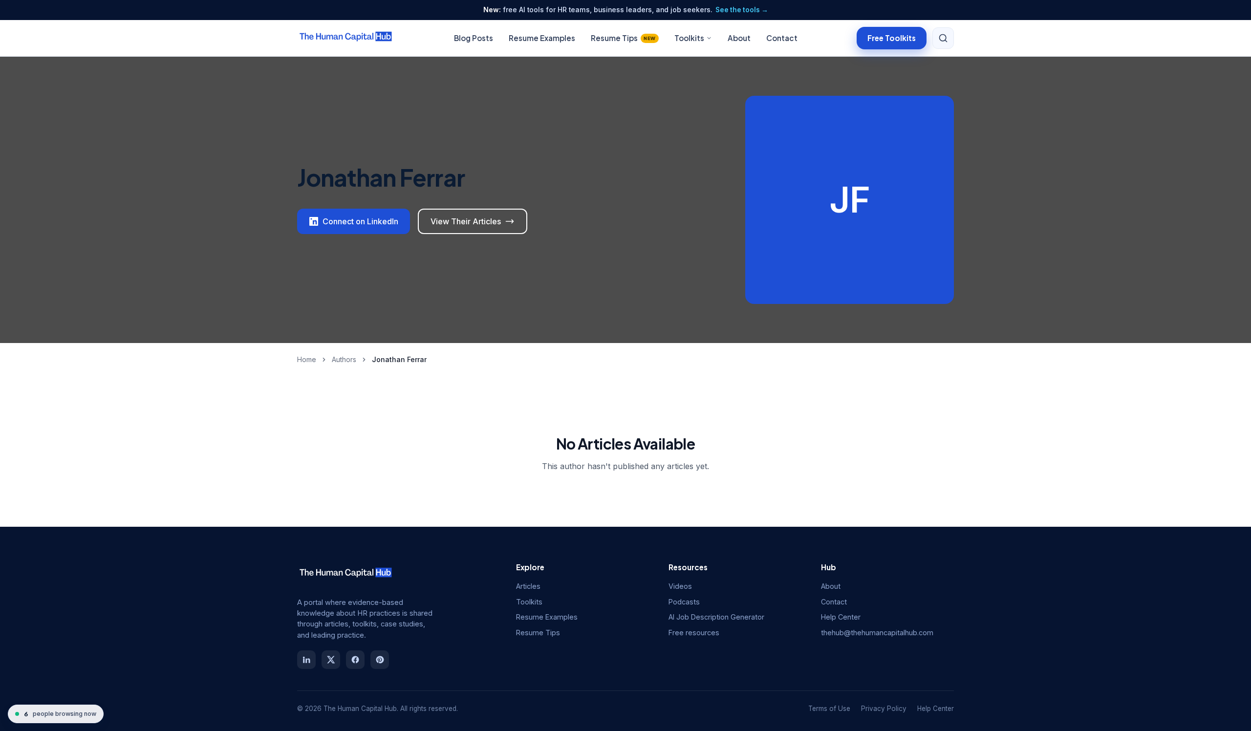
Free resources (694, 632)
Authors (344, 359)
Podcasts (684, 602)
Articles (528, 586)
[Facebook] (355, 659)
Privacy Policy (883, 708)
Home (306, 359)
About (739, 38)
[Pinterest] (379, 659)
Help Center (841, 617)
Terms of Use (829, 708)
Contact (782, 38)
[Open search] (943, 38)
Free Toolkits (891, 37)
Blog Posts (473, 38)
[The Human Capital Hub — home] (346, 38)
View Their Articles (466, 221)
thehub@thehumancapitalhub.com (877, 632)
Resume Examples (542, 38)
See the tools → (741, 10)
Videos (680, 586)
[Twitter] (331, 659)
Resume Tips (623, 38)
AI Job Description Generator (716, 617)
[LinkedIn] (306, 659)
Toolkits (689, 38)
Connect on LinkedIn (360, 221)
